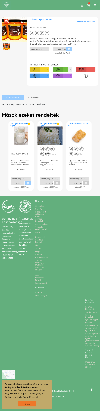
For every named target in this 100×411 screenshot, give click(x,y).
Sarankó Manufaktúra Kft (78, 124)
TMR (52, 396)
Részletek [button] (33, 397)
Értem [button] (27, 404)
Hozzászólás (81, 22)
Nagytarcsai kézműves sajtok (20, 124)
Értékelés (91, 22)
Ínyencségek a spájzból (42, 19)
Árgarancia (60, 396)
